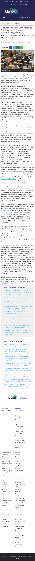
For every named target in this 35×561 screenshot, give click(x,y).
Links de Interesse (19, 509)
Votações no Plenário (7, 463)
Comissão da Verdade (20, 500)
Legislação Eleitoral (6, 500)
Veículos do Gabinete (20, 442)
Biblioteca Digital (19, 482)
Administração (5, 413)
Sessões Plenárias (6, 461)
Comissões (17, 452)
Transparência (18, 514)
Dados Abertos (18, 528)
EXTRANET (27, 1)
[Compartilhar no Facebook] (10, 47)
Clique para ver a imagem (27, 70)
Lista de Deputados (19, 410)
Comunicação (10, 23)
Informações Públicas (20, 517)
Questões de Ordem (7, 466)
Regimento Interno (6, 468)
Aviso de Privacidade (20, 540)
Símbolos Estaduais (19, 505)
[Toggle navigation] (4, 17)
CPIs (16, 459)
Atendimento (18, 519)
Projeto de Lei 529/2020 (8, 179)
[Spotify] (23, 4)
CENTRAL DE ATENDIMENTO (16, 1)
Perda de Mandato (19, 440)
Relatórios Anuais (19, 470)
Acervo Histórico (19, 491)
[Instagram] (17, 4)
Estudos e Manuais (19, 498)
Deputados (18, 408)
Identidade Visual (6, 521)
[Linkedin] (14, 4)
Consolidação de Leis (7, 470)
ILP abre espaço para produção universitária (17, 354)
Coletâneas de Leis (6, 493)
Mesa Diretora (18, 413)
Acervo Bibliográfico (20, 484)
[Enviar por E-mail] (18, 47)
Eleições (17, 507)
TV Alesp (4, 519)
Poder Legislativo (6, 410)
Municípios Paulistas (20, 503)
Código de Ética (18, 433)
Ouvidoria (17, 524)
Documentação (19, 480)
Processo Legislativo (7, 452)
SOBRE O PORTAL (7, 1)
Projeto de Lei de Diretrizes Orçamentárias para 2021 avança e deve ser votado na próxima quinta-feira (18, 332)
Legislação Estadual (6, 482)
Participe (17, 530)
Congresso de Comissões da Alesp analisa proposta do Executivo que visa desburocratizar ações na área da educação (18, 292)
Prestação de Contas (20, 429)
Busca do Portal (19, 533)
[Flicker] (26, 4)
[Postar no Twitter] (14, 47)
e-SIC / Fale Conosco (20, 521)
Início (3, 23)
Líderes (16, 415)
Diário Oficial (5, 526)
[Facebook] (9, 4)
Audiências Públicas (19, 526)
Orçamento (4, 484)
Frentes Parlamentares (20, 426)
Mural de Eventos (6, 524)
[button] (32, 51)
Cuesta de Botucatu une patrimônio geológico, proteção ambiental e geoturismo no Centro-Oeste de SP (17, 358)
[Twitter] (11, 4)
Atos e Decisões (5, 487)
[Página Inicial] (17, 10)
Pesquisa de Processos (7, 459)
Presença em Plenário (20, 431)
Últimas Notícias (6, 517)
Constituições (5, 489)
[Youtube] (20, 4)
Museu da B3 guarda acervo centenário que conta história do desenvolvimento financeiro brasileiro (17, 370)
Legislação (4, 480)
